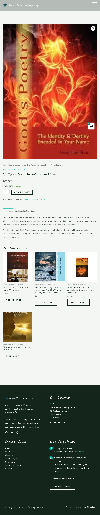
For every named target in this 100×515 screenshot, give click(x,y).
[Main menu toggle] (94, 5)
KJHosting (91, 507)
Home (5, 165)
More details (79, 451)
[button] (93, 28)
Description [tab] (8, 211)
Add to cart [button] (13, 300)
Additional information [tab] (25, 211)
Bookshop (13, 165)
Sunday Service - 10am (63, 448)
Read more (12, 356)
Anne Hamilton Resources (28, 165)
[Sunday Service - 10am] (51, 448)
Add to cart (22, 192)
